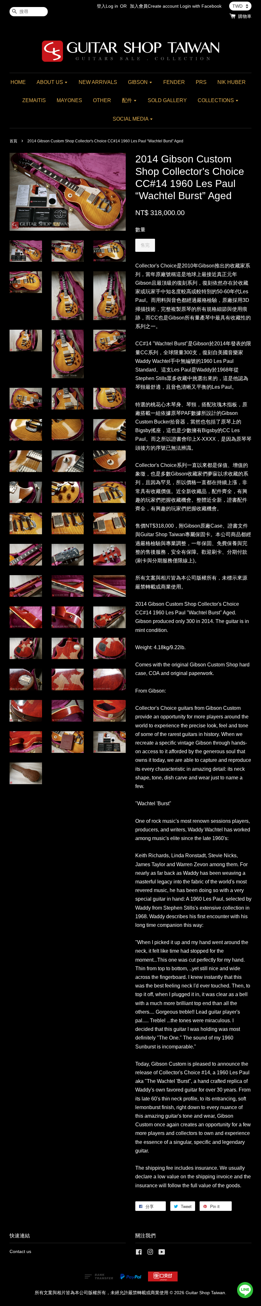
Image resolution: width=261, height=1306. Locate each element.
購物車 (244, 16)
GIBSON (138, 82)
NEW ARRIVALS (98, 82)
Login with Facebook (201, 6)
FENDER (174, 82)
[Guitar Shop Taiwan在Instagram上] (150, 1253)
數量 (140, 229)
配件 (127, 100)
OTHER (102, 100)
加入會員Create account (154, 6)
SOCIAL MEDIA (131, 119)
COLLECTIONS (216, 100)
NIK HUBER (231, 82)
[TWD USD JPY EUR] (240, 6)
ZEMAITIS (34, 100)
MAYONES (69, 100)
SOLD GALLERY (167, 100)
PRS (201, 82)
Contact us (20, 1251)
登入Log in (107, 6)
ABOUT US (50, 82)
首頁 (13, 141)
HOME (18, 82)
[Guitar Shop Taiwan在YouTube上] (162, 1253)
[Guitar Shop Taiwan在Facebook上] (138, 1253)
